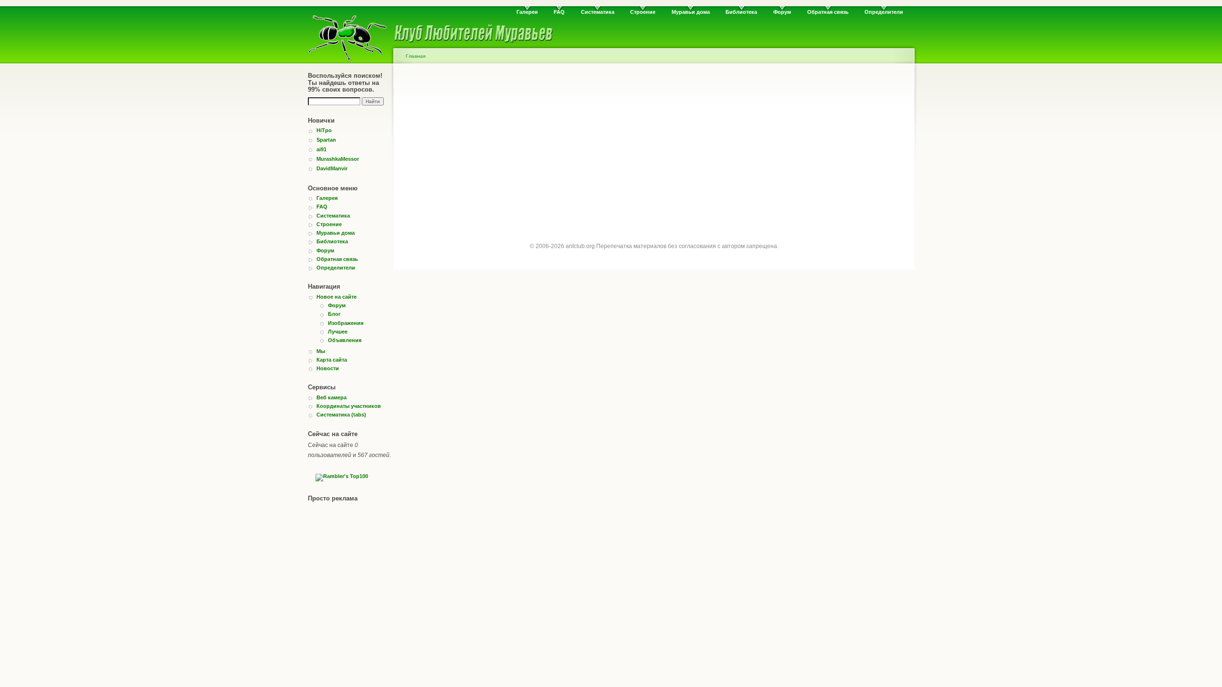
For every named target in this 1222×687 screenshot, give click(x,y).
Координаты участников (348, 406)
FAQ (559, 12)
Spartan (326, 140)
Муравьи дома (691, 12)
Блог (334, 314)
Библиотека (741, 12)
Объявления (344, 340)
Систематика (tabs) (341, 414)
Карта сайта (331, 360)
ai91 (321, 149)
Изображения (345, 323)
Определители (883, 12)
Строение (642, 12)
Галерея (526, 12)
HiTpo (324, 130)
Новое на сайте (336, 297)
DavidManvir (332, 168)
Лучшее (338, 331)
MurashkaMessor (337, 159)
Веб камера (331, 397)
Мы (320, 351)
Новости (327, 368)
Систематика (597, 12)
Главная (416, 56)
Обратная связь (828, 12)
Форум (782, 12)
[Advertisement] (654, 149)
